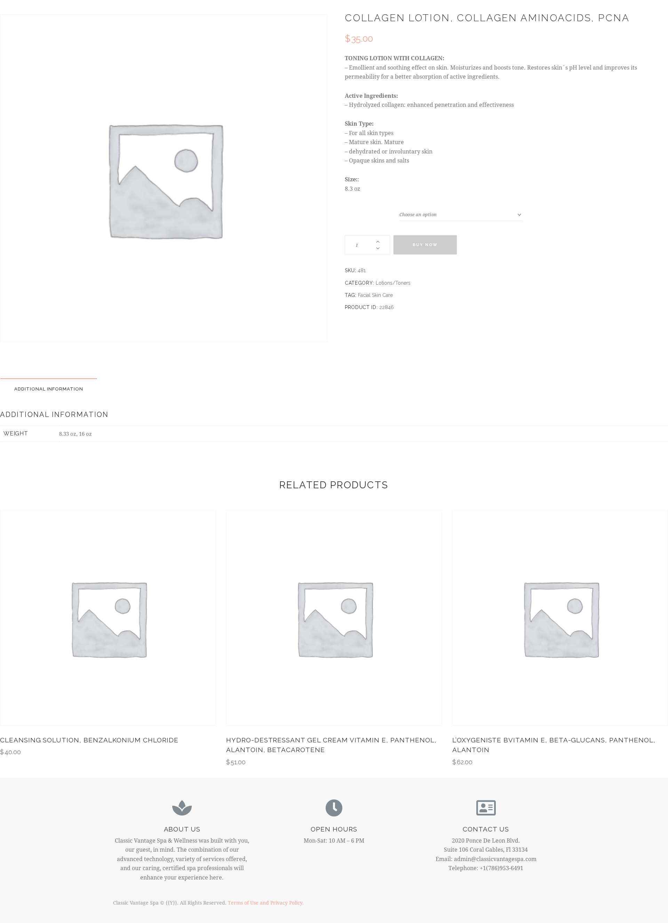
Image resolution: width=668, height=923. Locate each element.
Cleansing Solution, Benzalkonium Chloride (89, 740)
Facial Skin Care (375, 295)
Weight (372, 214)
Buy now (425, 245)
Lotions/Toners (393, 283)
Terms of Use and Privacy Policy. (266, 902)
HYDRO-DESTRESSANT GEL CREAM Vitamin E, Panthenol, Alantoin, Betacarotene (331, 745)
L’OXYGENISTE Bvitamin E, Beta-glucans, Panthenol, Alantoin (553, 745)
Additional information (48, 389)
